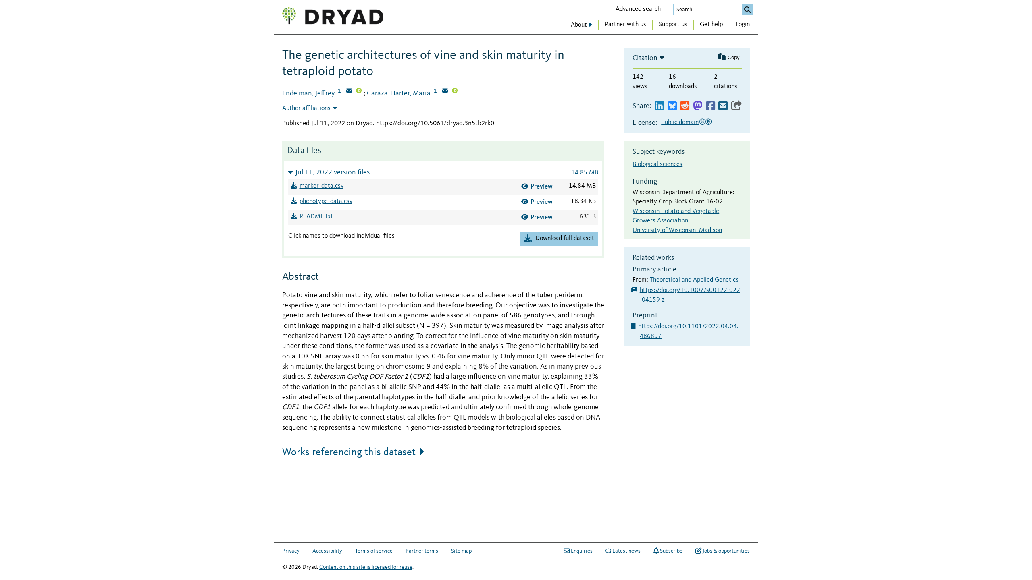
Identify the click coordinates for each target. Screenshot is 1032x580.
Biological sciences (657, 164)
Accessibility (327, 551)
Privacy (291, 551)
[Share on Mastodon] (697, 106)
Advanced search (638, 9)
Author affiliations (306, 108)
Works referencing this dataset (349, 452)
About (579, 25)
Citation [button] (645, 58)
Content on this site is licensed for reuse (365, 567)
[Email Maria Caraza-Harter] (445, 91)
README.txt (316, 216)
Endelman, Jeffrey (308, 93)
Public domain (680, 122)
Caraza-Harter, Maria (399, 93)
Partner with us (625, 24)
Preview (542, 186)
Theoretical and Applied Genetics (694, 280)
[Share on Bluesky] (672, 106)
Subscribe (671, 551)
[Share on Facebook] (710, 106)
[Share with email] (723, 106)
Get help (711, 24)
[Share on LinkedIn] (659, 106)
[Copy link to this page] (736, 106)
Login (742, 24)
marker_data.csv (321, 186)
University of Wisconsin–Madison (677, 230)
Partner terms (422, 551)
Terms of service (374, 551)
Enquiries (582, 551)
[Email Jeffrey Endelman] (349, 91)
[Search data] (747, 9)
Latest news (626, 551)
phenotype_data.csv (326, 201)
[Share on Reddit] (684, 106)
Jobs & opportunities (726, 551)
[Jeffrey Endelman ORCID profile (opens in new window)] (359, 91)
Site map (461, 551)
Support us (673, 24)
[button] (443, 172)
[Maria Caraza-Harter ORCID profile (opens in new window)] (455, 91)
